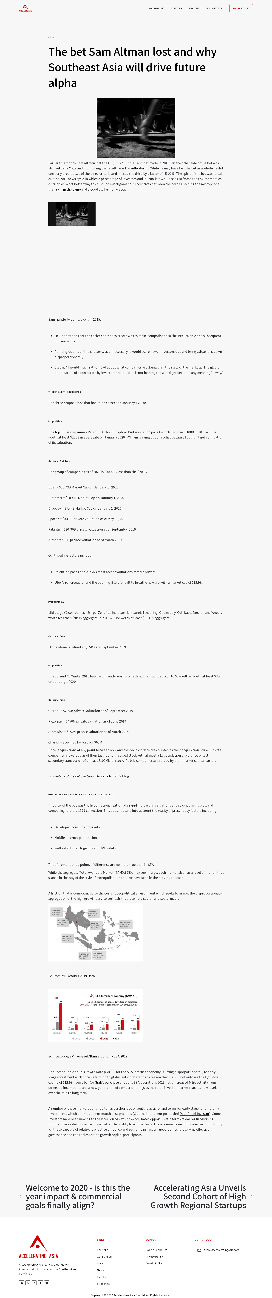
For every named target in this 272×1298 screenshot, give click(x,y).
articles (51, 37)
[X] (27, 1282)
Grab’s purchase (107, 1082)
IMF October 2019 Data (78, 975)
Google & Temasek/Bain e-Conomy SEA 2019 (94, 1056)
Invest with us (241, 8)
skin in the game (68, 189)
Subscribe (103, 1284)
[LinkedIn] (21, 1282)
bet (146, 163)
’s (120, 776)
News (100, 1270)
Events (101, 1277)
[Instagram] (34, 1282)
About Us (194, 8)
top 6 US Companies (70, 432)
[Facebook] (40, 1282)
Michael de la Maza (62, 168)
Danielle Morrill (137, 168)
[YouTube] (46, 1282)
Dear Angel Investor (194, 1113)
